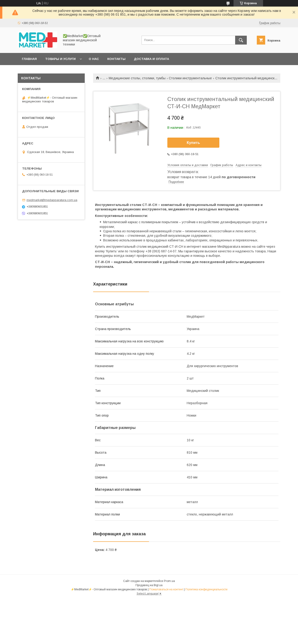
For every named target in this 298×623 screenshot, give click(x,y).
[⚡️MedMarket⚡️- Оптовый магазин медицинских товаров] (37, 47)
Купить (193, 143)
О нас (94, 59)
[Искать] (241, 40)
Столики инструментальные (190, 78)
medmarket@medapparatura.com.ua (52, 200)
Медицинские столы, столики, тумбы (137, 78)
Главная (29, 59)
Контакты (116, 59)
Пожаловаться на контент (166, 589)
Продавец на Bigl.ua (149, 585)
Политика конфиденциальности (206, 589)
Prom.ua (169, 581)
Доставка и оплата (151, 59)
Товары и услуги (60, 59)
